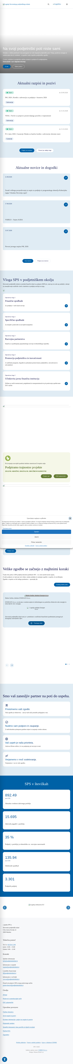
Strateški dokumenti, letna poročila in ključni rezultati (19, 1027)
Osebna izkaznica (8, 1012)
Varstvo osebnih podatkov (41, 545)
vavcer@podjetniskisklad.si (11, 979)
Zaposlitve (6, 1035)
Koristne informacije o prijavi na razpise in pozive (18, 1019)
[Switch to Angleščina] (57, 4)
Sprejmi (36, 531)
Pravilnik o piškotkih (29, 545)
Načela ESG (6, 1031)
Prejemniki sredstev (9, 1023)
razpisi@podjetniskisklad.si (11, 967)
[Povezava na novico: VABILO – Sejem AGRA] (36, 211)
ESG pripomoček (8, 1002)
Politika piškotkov (21, 1042)
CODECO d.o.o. (42, 1050)
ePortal (5, 995)
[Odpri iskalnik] (48, 4)
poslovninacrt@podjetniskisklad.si (13, 985)
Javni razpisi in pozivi (9, 1016)
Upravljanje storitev (7, 528)
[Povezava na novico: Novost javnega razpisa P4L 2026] (36, 238)
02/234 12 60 (12, 945)
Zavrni (36, 537)
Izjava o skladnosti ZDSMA (49, 1042)
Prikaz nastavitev (36, 542)
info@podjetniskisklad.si (10, 961)
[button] (70, 518)
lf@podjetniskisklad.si (9, 973)
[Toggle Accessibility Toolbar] (4, 1059)
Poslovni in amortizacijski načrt (12, 998)
